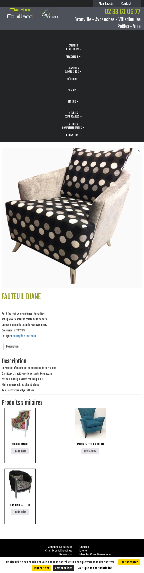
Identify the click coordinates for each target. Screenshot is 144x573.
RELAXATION (72, 56)
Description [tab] (12, 346)
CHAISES (72, 90)
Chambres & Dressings (58, 550)
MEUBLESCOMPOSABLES (72, 114)
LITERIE (72, 101)
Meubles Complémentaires (96, 554)
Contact (126, 3)
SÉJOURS (72, 79)
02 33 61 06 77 (123, 12)
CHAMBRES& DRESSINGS (72, 69)
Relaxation (65, 554)
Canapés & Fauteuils (25, 336)
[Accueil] (73, 35)
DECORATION (72, 135)
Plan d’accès (106, 3)
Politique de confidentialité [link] (95, 568)
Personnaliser (63, 568)
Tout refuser (41, 568)
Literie (83, 550)
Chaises (84, 546)
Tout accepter (129, 562)
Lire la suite (20, 451)
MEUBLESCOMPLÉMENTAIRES (72, 125)
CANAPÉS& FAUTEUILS (72, 47)
